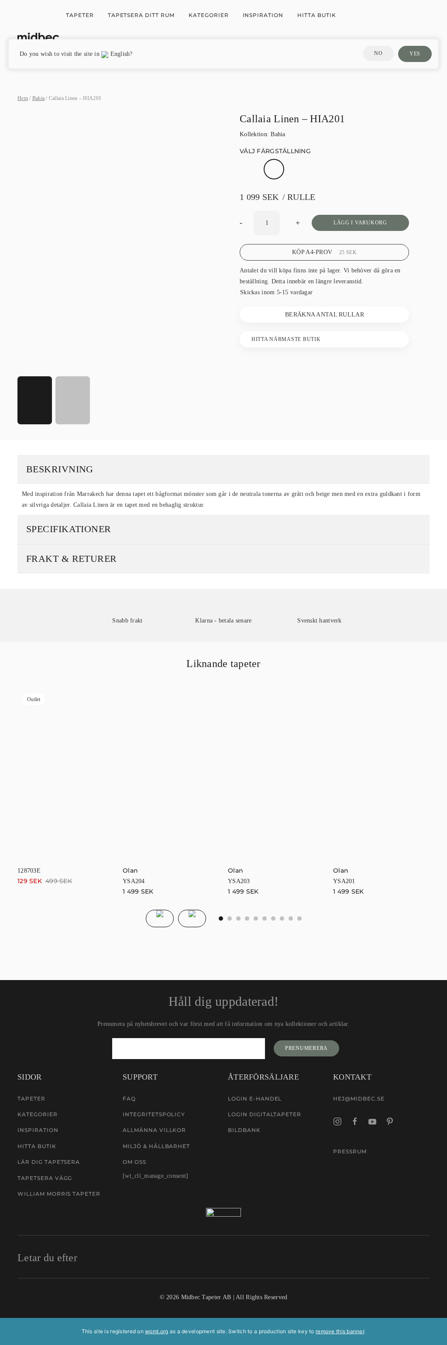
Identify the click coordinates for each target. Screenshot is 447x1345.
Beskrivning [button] (59, 469)
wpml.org (156, 1331)
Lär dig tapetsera (48, 1162)
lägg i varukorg (360, 223)
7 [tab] (282, 918)
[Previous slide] (160, 918)
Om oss (134, 1162)
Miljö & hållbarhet (156, 1146)
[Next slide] (192, 918)
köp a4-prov (324, 252)
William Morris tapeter (58, 1193)
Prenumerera (306, 1048)
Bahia (38, 98)
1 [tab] (229, 918)
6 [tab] (273, 918)
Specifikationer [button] (68, 528)
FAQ (129, 1098)
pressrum (350, 1151)
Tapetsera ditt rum (141, 15)
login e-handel (255, 1098)
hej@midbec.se (358, 1098)
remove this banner (340, 1331)
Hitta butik (316, 15)
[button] (118, 362)
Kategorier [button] (209, 15)
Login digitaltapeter (264, 1114)
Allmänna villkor (154, 1130)
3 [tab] (247, 918)
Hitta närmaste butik (285, 339)
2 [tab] (238, 918)
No (378, 53)
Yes (414, 54)
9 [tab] (299, 918)
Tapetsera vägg (44, 1178)
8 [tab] (291, 918)
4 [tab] (256, 918)
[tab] (34, 400)
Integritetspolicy (154, 1114)
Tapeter (80, 15)
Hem (22, 98)
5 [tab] (264, 918)
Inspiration (263, 15)
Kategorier (37, 1114)
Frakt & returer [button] (71, 558)
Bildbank (244, 1130)
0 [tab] (221, 918)
